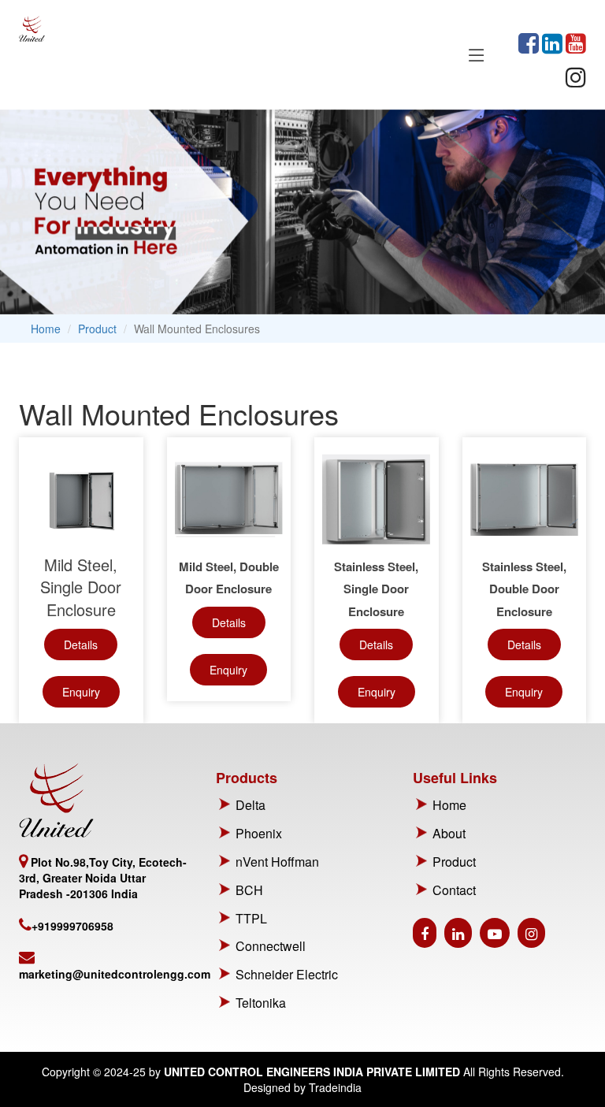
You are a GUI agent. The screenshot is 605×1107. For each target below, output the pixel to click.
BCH (249, 890)
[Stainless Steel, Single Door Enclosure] (376, 499)
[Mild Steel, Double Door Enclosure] (229, 499)
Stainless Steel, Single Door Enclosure (376, 589)
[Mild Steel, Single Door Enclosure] (81, 499)
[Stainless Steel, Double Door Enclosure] (524, 499)
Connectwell (271, 946)
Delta (250, 805)
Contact (454, 890)
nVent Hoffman (277, 862)
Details (81, 644)
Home (46, 328)
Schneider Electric (287, 974)
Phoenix (259, 833)
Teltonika (261, 1003)
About (449, 833)
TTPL (251, 918)
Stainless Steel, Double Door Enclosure (524, 589)
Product (97, 328)
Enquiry (81, 692)
